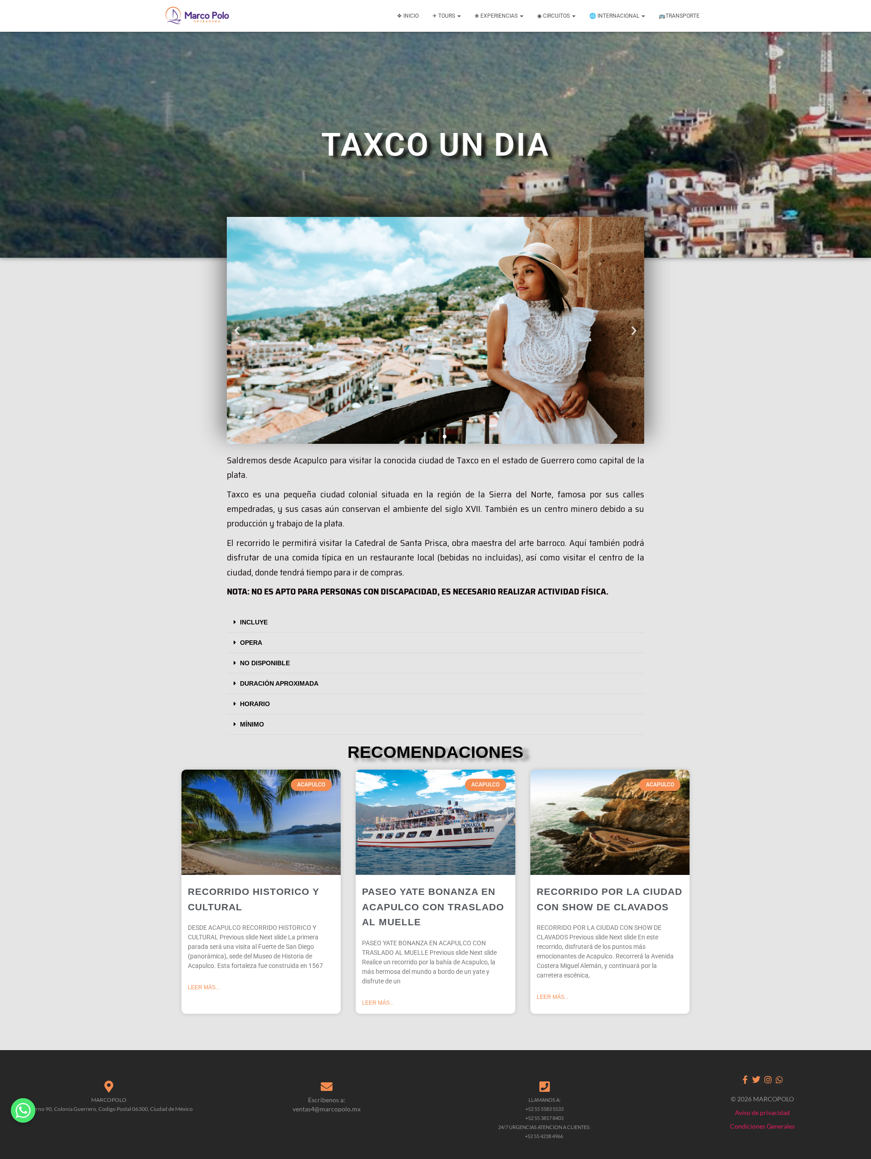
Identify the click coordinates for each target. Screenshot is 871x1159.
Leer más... (204, 987)
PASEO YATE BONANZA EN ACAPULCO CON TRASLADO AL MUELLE (433, 906)
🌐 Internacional (615, 16)
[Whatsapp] (779, 1079)
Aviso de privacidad (762, 1112)
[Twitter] (756, 1079)
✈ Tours (444, 16)
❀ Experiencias (497, 16)
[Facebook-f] (745, 1079)
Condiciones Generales (762, 1126)
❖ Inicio (408, 16)
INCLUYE (254, 622)
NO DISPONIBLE (265, 663)
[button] (237, 330)
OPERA (251, 642)
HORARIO (255, 703)
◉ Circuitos (554, 16)
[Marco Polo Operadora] (197, 16)
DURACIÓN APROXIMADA (279, 683)
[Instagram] (767, 1079)
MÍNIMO (252, 724)
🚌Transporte (679, 16)
